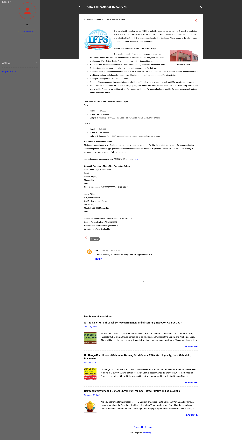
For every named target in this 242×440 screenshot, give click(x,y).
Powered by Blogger (142, 427)
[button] (196, 20)
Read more (191, 346)
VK (96, 250)
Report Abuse (9, 71)
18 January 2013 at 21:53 (109, 251)
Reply (98, 259)
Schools (94, 239)
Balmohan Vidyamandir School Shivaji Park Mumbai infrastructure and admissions (132, 390)
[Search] (201, 7)
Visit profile (27, 31)
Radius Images (147, 433)
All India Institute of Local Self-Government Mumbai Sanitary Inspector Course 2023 (133, 322)
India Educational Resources (105, 6)
